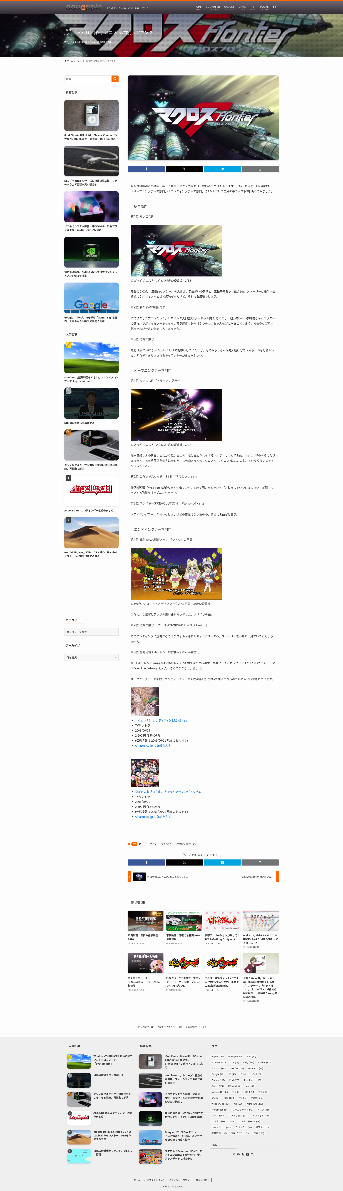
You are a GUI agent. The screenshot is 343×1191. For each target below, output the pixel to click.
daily (248, 1062)
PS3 (263, 1092)
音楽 (258, 1133)
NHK (236, 1092)
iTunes (218, 1086)
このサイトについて (154, 1180)
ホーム (136, 1180)
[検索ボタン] (275, 7)
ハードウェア (221, 1127)
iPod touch (252, 1080)
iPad (257, 1074)
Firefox (237, 1068)
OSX (249, 1092)
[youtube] (238, 1154)
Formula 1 (255, 1068)
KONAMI (235, 1086)
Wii (238, 1103)
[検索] (252, 1154)
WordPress (220, 1109)
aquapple (235, 1056)
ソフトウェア (238, 1115)
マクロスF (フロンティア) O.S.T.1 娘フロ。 (162, 720)
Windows (255, 1103)
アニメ (153, 844)
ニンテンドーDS (249, 1121)
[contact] (247, 1154)
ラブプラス (243, 1127)
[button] (146, 169)
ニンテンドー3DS (223, 1121)
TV (70, 41)
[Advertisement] (91, 587)
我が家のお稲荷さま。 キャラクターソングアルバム (168, 791)
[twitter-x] (233, 1154)
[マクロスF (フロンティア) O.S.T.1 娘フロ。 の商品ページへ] (145, 715)
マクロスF (166, 844)
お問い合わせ (203, 1180)
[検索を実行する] (115, 78)
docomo (219, 1068)
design (264, 1062)
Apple (218, 1056)
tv (145, 844)
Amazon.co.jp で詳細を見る (153, 745)
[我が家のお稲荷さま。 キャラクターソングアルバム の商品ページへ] (145, 786)
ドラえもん (260, 1115)
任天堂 (262, 1127)
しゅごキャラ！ (242, 1109)
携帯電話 (219, 1133)
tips (229, 1097)
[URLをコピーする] (260, 169)
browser (219, 1062)
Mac (250, 1086)
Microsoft (220, 1092)
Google (218, 1074)
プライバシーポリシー (180, 1180)
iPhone (218, 1080)
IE (232, 1074)
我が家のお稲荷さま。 (186, 844)
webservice (221, 1103)
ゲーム (218, 1115)
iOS (244, 1074)
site (216, 1097)
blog (251, 1056)
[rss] (243, 1154)
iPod (234, 1080)
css (235, 1062)
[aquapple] (84, 7)
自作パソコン (240, 1133)
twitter (257, 1097)
